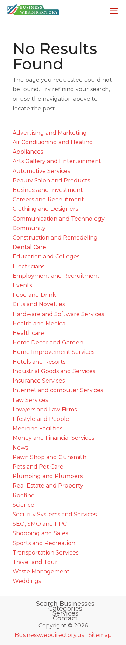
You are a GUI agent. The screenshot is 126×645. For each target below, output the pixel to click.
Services (65, 613)
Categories (65, 608)
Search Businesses (65, 603)
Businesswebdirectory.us (49, 635)
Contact (65, 618)
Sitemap (100, 635)
